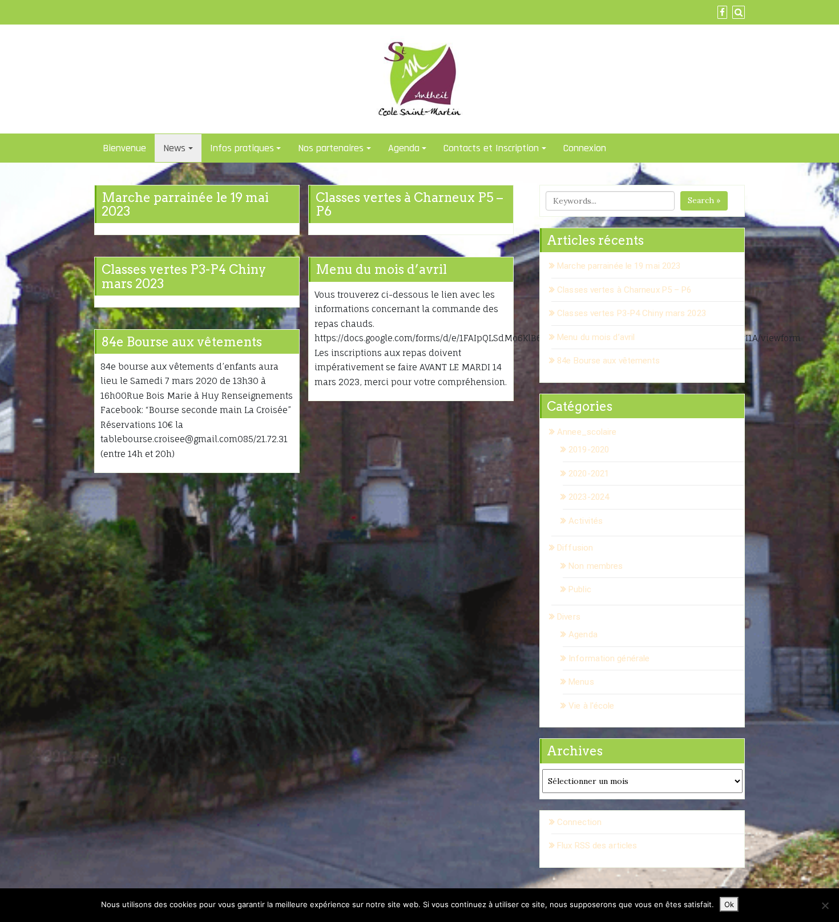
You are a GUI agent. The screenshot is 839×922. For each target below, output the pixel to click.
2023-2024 (588, 497)
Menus (581, 682)
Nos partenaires (331, 148)
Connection (579, 822)
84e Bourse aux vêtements (182, 341)
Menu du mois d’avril (381, 269)
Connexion (584, 148)
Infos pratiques (242, 148)
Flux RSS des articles (597, 845)
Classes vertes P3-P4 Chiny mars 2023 (184, 276)
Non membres (595, 566)
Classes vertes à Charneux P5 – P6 (409, 204)
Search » (704, 200)
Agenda (404, 148)
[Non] (824, 905)
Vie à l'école (591, 706)
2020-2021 (588, 473)
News (174, 148)
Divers (568, 617)
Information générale (609, 658)
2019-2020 (588, 449)
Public (579, 589)
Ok (729, 904)
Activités (585, 521)
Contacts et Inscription (491, 148)
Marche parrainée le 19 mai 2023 (185, 204)
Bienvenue (124, 148)
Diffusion (575, 548)
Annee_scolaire (586, 432)
